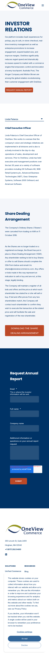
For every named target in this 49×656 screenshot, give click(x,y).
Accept (25, 639)
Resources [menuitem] (29, 566)
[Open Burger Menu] (42, 5)
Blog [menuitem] (26, 571)
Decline (24, 645)
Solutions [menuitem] (10, 566)
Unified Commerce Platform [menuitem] (13, 572)
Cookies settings (24, 632)
